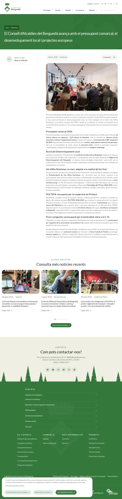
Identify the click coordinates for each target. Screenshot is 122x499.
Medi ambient (30, 410)
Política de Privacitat (60, 476)
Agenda (46, 439)
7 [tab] (65, 319)
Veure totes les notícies (60, 325)
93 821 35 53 (64, 362)
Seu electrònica (94, 447)
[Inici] (13, 7)
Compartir (114, 57)
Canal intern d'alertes (97, 456)
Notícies (14, 28)
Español (96, 4)
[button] (48, 10)
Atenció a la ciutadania (33, 395)
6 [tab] (63, 319)
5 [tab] (61, 319)
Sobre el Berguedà (49, 443)
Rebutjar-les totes (42, 492)
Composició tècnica (24, 447)
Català (89, 4)
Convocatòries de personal (27, 461)
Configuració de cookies (16, 492)
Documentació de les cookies (14, 486)
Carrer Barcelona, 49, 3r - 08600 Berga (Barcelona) (66, 357)
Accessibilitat (113, 476)
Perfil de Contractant (96, 443)
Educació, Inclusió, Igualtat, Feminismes (40, 405)
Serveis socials (30, 421)
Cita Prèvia (93, 439)
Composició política (24, 443)
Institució (63, 57)
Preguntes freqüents (25, 465)
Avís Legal (74, 476)
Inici (7, 28)
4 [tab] (60, 319)
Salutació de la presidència (27, 439)
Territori (28, 427)
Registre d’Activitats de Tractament (93, 476)
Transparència (22, 456)
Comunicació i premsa (25, 452)
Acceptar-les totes (65, 492)
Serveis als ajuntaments (34, 416)
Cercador (65, 439)
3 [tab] (58, 319)
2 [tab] (56, 319)
